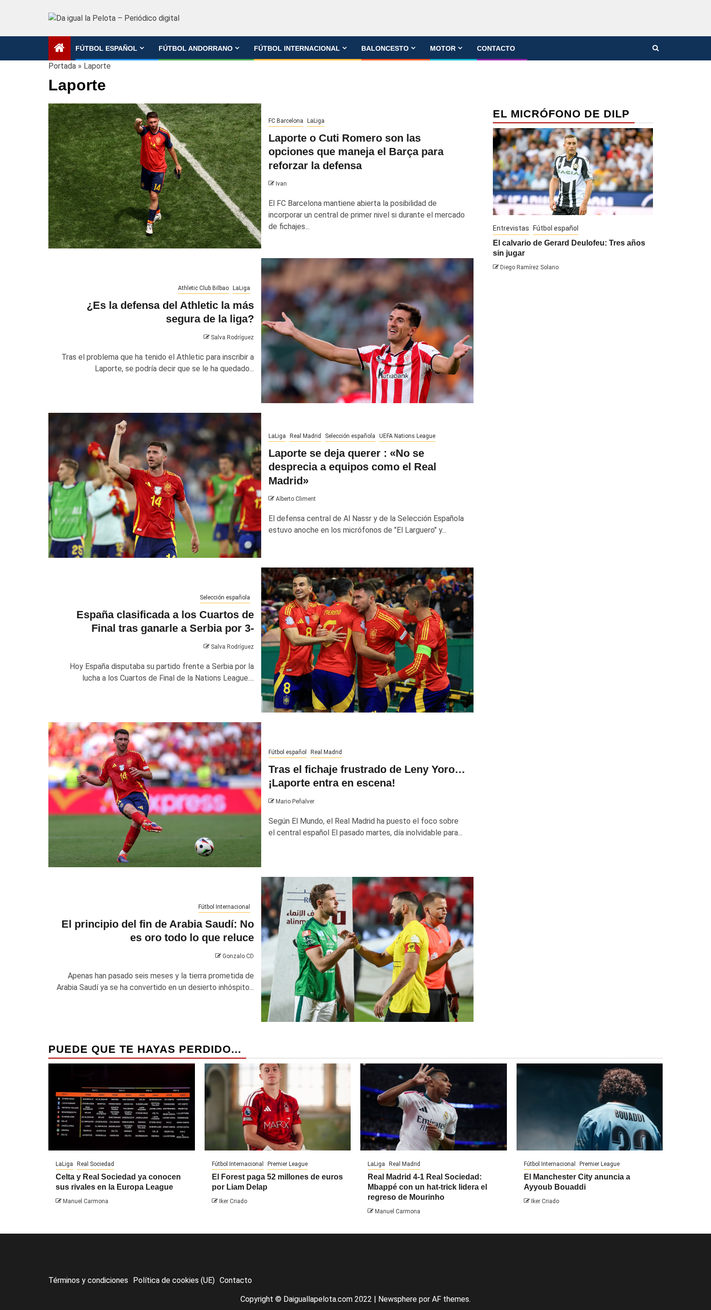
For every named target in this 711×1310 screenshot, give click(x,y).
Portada (62, 66)
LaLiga (316, 120)
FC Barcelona (285, 120)
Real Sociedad (95, 1164)
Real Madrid (305, 436)
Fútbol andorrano (196, 48)
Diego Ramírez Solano (529, 267)
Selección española (350, 436)
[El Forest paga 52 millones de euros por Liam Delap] (278, 1106)
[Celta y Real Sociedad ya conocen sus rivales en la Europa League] (121, 1106)
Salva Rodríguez (232, 337)
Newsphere (397, 1299)
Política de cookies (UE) (174, 1280)
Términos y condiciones (88, 1280)
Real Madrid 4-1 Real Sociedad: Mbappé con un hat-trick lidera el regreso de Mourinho (427, 1187)
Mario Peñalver (295, 801)
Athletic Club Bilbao (203, 288)
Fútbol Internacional (297, 48)
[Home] (59, 49)
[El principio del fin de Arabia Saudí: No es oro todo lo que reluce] (367, 949)
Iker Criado (233, 1201)
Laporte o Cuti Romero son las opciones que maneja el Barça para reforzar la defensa (356, 152)
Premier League (287, 1164)
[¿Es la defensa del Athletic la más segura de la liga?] (367, 330)
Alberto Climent (296, 498)
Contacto (496, 48)
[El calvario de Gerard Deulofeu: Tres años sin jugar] (573, 171)
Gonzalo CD (238, 956)
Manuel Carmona (85, 1201)
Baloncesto (385, 48)
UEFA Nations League (407, 436)
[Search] (656, 48)
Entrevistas (511, 228)
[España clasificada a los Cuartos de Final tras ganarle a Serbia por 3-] (367, 640)
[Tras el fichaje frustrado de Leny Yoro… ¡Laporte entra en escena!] (154, 794)
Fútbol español (106, 48)
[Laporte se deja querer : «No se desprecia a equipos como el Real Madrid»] (154, 485)
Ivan (281, 183)
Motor (443, 48)
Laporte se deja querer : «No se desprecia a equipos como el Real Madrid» (352, 467)
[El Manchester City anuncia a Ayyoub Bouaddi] (590, 1106)
